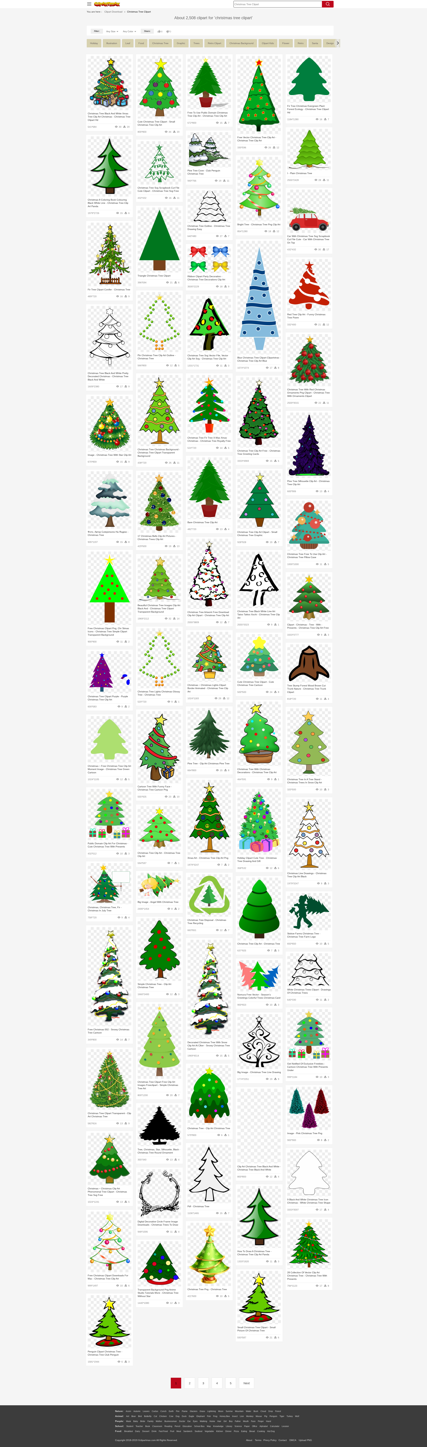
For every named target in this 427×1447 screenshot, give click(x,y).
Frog (215, 1416)
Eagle (191, 1416)
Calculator (274, 1426)
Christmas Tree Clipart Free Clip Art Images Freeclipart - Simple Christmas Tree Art (158, 1085)
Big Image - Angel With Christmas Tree (158, 902)
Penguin (273, 1416)
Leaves (146, 1411)
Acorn (128, 1411)
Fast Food (163, 1431)
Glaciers (193, 1411)
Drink (154, 1431)
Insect (235, 1416)
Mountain (239, 1411)
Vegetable (209, 1431)
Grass (202, 1411)
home (212, 1421)
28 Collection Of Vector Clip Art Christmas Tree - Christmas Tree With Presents (307, 1275)
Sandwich (187, 1431)
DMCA (292, 1440)
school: (119, 1426)
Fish (209, 1416)
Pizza (236, 1431)
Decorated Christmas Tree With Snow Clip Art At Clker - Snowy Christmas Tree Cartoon (208, 1045)
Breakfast (128, 1431)
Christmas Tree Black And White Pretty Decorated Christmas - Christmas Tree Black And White (108, 376)
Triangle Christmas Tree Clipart (154, 275)
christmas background (242, 43)
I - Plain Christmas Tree (299, 173)
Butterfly (147, 1416)
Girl (225, 1421)
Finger (261, 1421)
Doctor (182, 1421)
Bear (133, 1416)
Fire (177, 1411)
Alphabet (264, 1426)
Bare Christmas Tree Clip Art (202, 522)
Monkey (249, 1416)
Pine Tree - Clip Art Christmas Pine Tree (208, 763)
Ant (127, 1416)
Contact (283, 1440)
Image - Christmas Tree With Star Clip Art (109, 455)
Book (147, 1426)
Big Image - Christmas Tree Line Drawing (259, 1072)
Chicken (163, 1416)
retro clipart (214, 43)
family (150, 1421)
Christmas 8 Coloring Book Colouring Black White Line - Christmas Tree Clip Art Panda (108, 203)
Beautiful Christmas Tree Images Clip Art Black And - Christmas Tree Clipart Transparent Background (159, 608)
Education (187, 1426)
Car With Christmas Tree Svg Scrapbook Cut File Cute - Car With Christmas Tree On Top (308, 239)
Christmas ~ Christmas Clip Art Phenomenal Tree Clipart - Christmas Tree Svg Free (107, 1191)
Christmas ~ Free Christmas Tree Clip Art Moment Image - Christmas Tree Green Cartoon (109, 769)
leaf (127, 43)
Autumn (136, 1411)
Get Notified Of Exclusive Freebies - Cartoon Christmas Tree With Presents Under (307, 1067)
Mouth (246, 1421)
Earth (171, 1411)
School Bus (199, 1426)
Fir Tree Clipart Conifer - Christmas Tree (109, 289)
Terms (258, 1440)
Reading (168, 1426)
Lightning (211, 1411)
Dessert (145, 1431)
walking (203, 1421)
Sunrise (229, 1411)
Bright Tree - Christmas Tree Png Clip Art (258, 224)
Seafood (198, 1431)
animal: (119, 1416)
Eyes (195, 1421)
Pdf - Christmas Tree (198, 1206)
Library (229, 1426)
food (141, 43)
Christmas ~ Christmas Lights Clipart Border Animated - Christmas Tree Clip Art (207, 688)
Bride (142, 1421)
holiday (94, 43)
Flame (184, 1411)
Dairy (137, 1431)
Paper (247, 1426)
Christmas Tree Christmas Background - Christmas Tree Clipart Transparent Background (159, 452)
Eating (244, 1431)
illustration (111, 43)
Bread (252, 1431)
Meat (178, 1431)
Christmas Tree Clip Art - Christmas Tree (258, 943)
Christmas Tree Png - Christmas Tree (207, 1289)
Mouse (259, 1416)
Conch (163, 1411)
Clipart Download (113, 11)
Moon (220, 1411)
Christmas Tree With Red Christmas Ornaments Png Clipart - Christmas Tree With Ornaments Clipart (308, 392)
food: (118, 1431)
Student (129, 1426)
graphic (181, 43)
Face (253, 1421)
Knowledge (218, 1426)
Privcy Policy (270, 1440)
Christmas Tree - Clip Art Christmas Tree (208, 1128)
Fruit (172, 1431)
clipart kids (268, 43)
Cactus (155, 1411)
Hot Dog (271, 1431)
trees (196, 43)
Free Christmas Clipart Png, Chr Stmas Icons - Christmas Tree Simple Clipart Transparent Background (108, 631)
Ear (189, 1421)
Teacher (139, 1426)
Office (254, 1426)
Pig (265, 1416)
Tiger (282, 1416)
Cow (171, 1416)
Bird (140, 1416)
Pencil (177, 1426)
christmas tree (160, 43)
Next (247, 1383)
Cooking (261, 1431)
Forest (278, 1411)
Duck (184, 1416)
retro (301, 43)
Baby (135, 1421)
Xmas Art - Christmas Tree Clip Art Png (207, 858)
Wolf (297, 1416)
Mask (128, 1421)
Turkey (290, 1416)
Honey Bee (225, 1416)
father (238, 1421)
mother (159, 1421)
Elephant (200, 1416)
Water (248, 1411)
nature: (119, 1411)
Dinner (228, 1431)
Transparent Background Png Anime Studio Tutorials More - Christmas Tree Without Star (158, 1292)
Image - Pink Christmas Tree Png (304, 1133)
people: (119, 1421)
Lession (285, 1426)
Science (238, 1426)
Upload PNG (305, 1440)
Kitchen (219, 1431)
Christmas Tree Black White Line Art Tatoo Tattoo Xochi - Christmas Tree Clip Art (258, 614)
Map (209, 1426)
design (330, 43)
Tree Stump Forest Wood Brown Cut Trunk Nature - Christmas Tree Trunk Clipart (306, 688)
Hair (219, 1421)
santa (315, 43)
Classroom (157, 1426)
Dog (177, 1416)
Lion (242, 1416)
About (249, 1440)
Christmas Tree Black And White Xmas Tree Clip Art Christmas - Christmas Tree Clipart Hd (109, 116)
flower (285, 43)
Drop (270, 1411)
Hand (268, 1421)
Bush (256, 1411)
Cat (155, 1416)
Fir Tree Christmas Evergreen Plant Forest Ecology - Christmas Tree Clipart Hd (308, 109)
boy (231, 1421)
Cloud (263, 1411)
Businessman (170, 1421)
